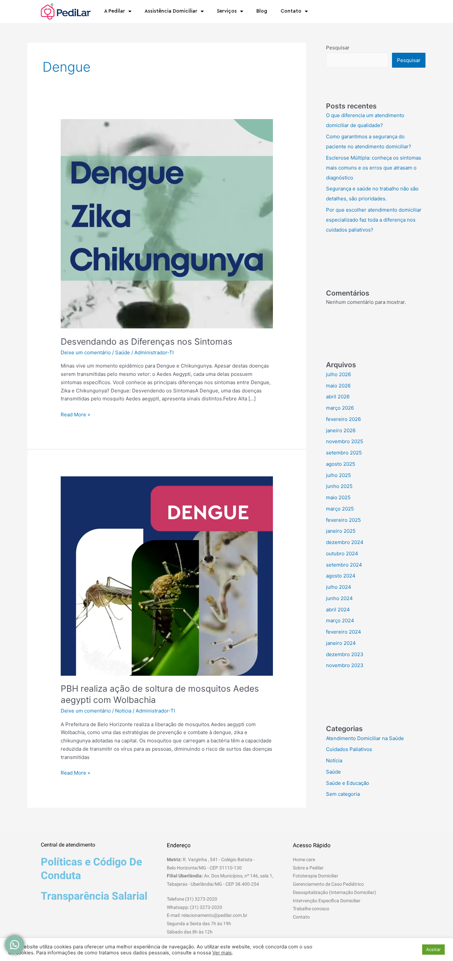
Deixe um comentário (86, 352)
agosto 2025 (340, 464)
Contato (291, 11)
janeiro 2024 (341, 643)
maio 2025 (338, 497)
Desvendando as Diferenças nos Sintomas (146, 341)
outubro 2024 (342, 553)
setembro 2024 (344, 565)
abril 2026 (338, 396)
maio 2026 (338, 385)
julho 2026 (338, 374)
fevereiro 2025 (343, 520)
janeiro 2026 (341, 430)
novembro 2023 (344, 665)
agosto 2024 (341, 576)
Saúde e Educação (347, 783)
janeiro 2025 (341, 531)
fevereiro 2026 (343, 419)
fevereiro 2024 (343, 632)
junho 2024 (339, 598)
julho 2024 (338, 587)
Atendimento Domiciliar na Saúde (365, 738)
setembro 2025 (344, 452)
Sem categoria (343, 794)
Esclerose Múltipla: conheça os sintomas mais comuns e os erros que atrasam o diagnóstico (373, 168)
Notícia (123, 711)
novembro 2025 (344, 441)
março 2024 (340, 620)
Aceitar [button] (433, 949)
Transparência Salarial (94, 896)
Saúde (122, 352)
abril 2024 (338, 609)
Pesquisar (338, 47)
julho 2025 (338, 475)
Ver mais (222, 953)
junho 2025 (339, 486)
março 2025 (340, 509)
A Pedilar (114, 11)
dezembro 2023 (344, 654)
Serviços (227, 11)
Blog (261, 11)
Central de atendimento (68, 845)
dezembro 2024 (344, 542)
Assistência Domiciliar (171, 11)
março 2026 (340, 408)
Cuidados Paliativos (349, 749)
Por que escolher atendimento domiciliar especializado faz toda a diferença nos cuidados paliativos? (373, 220)
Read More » (75, 414)
